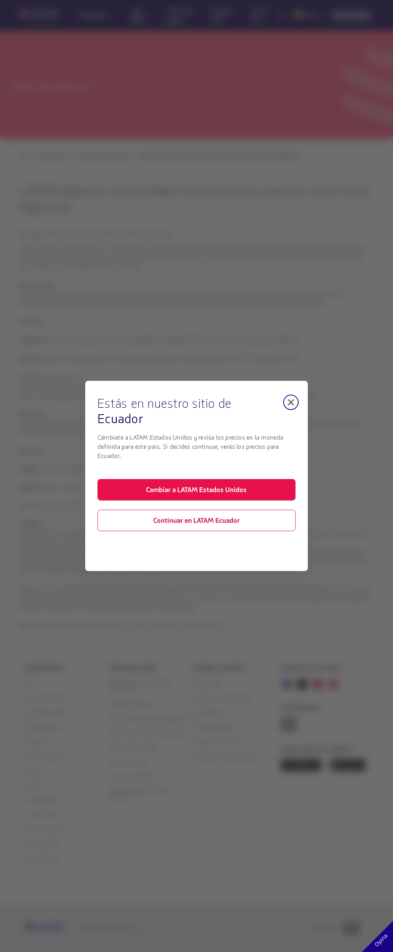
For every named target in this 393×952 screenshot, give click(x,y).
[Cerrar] (291, 402)
